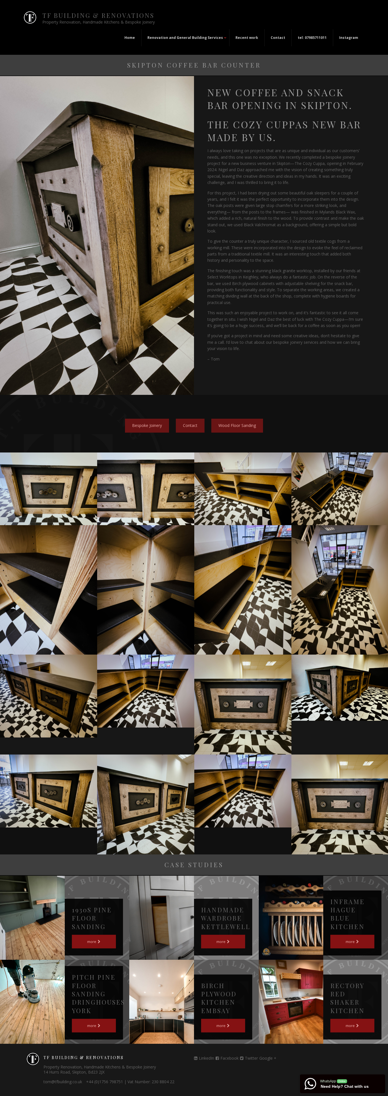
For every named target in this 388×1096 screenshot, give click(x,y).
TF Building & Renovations (98, 15)
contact (190, 425)
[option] (48, 488)
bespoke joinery (147, 425)
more (92, 941)
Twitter (251, 1058)
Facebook (229, 1058)
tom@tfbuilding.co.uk (62, 1081)
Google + (267, 1058)
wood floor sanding (237, 425)
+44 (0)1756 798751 (104, 1081)
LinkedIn (206, 1058)
